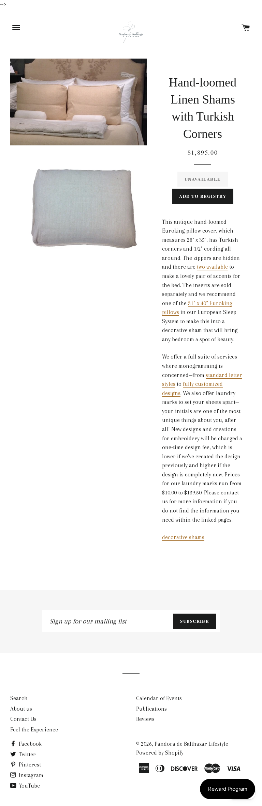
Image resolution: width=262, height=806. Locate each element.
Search (19, 698)
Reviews (145, 719)
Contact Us (23, 719)
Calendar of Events (159, 698)
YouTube (29, 786)
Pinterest (29, 764)
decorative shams (183, 537)
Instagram (30, 775)
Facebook (29, 744)
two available (212, 267)
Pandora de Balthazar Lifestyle (191, 744)
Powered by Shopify (160, 752)
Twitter (26, 754)
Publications (151, 709)
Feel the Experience (34, 729)
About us (21, 709)
